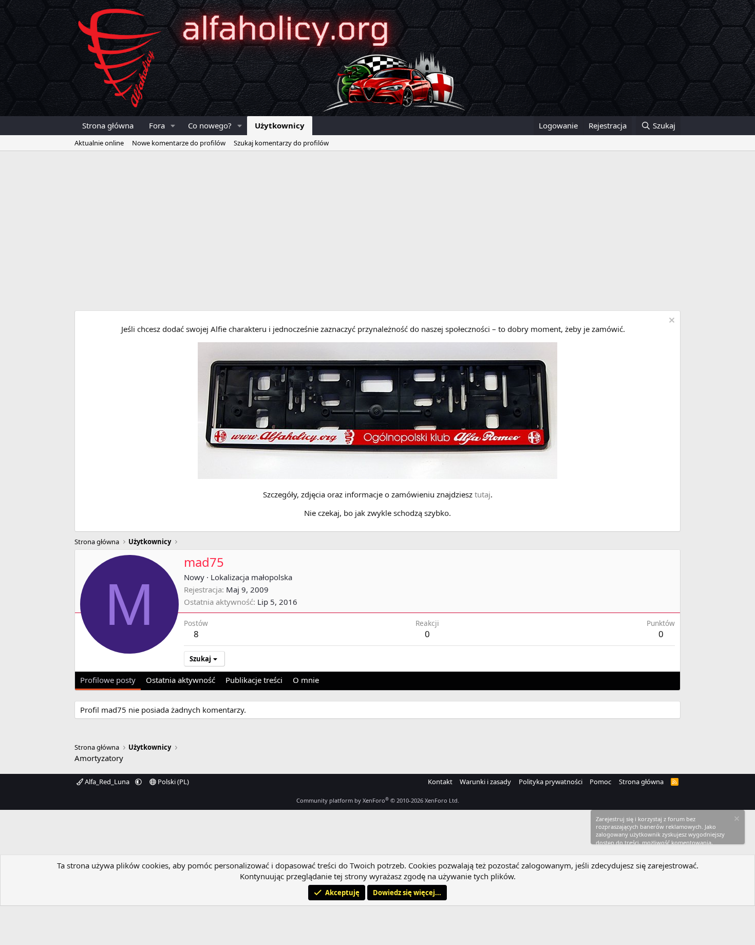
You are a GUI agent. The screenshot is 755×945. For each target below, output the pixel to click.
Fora (157, 125)
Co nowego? (210, 125)
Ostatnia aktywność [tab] (180, 680)
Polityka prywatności (550, 781)
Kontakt (440, 781)
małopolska (271, 577)
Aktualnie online (99, 142)
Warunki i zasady (485, 781)
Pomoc (600, 781)
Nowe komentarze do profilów (178, 142)
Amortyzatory (98, 758)
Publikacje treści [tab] (253, 680)
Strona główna (108, 125)
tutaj (482, 494)
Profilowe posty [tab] (108, 680)
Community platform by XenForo (377, 800)
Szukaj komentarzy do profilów (281, 142)
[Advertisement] (377, 228)
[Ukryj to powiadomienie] (670, 321)
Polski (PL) (172, 781)
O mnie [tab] (306, 680)
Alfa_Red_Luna (107, 781)
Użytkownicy (280, 125)
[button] (173, 125)
